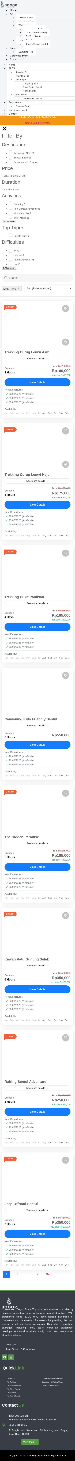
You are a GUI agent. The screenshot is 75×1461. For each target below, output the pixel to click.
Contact (14, 59)
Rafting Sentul (33, 36)
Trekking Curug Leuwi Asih (27, 352)
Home (12, 64)
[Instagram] (11, 1357)
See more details (35, 358)
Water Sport (25, 25)
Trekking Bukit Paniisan (24, 597)
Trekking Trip (22, 72)
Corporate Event (18, 110)
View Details (37, 382)
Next (48, 1274)
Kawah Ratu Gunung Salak (27, 959)
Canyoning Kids (30, 83)
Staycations (16, 48)
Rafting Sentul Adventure (25, 1082)
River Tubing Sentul (32, 87)
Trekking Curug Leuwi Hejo (27, 474)
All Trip (13, 14)
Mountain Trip (22, 76)
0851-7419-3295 (37, 123)
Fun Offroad (25, 40)
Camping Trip (22, 106)
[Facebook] (4, 1357)
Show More (8, 221)
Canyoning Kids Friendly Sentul (31, 719)
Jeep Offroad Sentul (37, 44)
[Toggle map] (65, 342)
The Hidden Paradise (22, 837)
